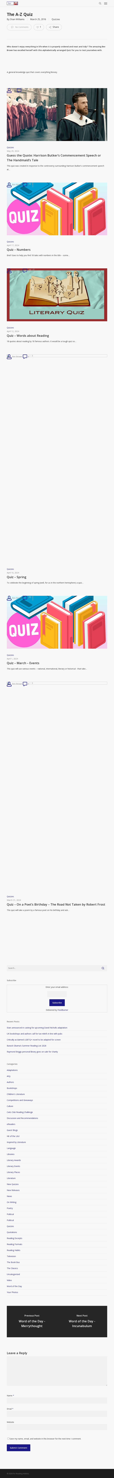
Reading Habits (13, 1250)
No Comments (22, 27)
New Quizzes (13, 1184)
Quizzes (56, 19)
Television (11, 1256)
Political (10, 1214)
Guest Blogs (12, 1130)
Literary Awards (14, 1160)
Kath (14, 90)
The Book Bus (13, 1262)
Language (11, 1148)
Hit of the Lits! (13, 1136)
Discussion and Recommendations (22, 1118)
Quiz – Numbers (19, 249)
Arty (8, 1076)
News (9, 1196)
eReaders (11, 1124)
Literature (11, 1178)
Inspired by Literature (16, 1142)
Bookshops (12, 1088)
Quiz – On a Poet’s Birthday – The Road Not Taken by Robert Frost (56, 904)
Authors (10, 1082)
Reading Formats (14, 1244)
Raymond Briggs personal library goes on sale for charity (32, 1051)
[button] (105, 3)
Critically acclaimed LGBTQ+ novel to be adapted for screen (34, 1039)
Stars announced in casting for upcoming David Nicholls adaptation (37, 1027)
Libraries (10, 1154)
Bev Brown (17, 184)
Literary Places (13, 1172)
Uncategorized (13, 1274)
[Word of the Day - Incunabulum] (82, 1321)
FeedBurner (63, 1010)
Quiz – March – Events (23, 663)
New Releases (13, 1190)
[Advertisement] (57, 941)
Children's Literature (16, 1094)
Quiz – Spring (16, 577)
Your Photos (12, 1292)
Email (10, 1408)
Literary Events (13, 1166)
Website (10, 1422)
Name (10, 1395)
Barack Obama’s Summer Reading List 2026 (26, 1045)
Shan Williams (17, 19)
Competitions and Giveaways (20, 1100)
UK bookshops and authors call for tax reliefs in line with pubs (34, 1033)
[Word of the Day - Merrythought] (32, 1321)
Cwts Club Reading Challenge (20, 1112)
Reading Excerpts (14, 1238)
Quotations (12, 1232)
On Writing (11, 1202)
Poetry (10, 1208)
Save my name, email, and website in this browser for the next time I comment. (45, 1438)
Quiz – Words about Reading (28, 335)
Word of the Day (14, 1286)
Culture (10, 1106)
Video (9, 1280)
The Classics (12, 1268)
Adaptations (12, 1070)
